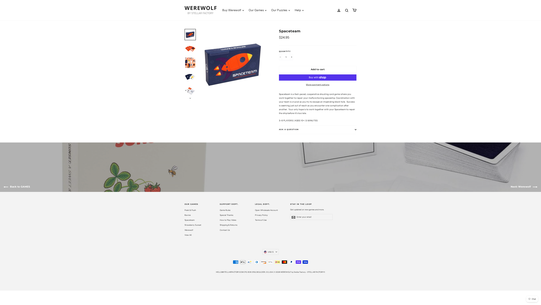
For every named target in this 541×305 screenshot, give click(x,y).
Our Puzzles (279, 10)
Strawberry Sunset (193, 225)
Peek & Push (190, 210)
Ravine (188, 215)
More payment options (317, 84)
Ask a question (289, 129)
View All (188, 235)
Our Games (256, 10)
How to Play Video (228, 220)
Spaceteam (190, 220)
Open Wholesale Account (266, 210)
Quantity (285, 51)
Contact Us (225, 230)
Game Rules (225, 210)
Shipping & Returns (228, 225)
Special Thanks (226, 215)
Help (298, 10)
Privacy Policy (261, 215)
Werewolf (189, 230)
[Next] (190, 97)
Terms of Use (261, 220)
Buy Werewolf (232, 10)
